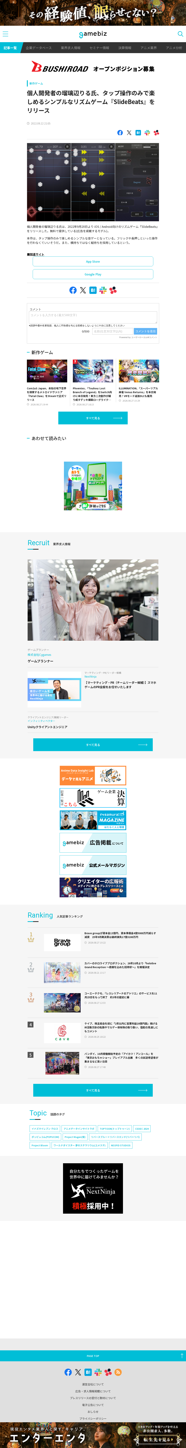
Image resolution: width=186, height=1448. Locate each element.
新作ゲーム (36, 83)
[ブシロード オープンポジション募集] (93, 67)
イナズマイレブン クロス (45, 1128)
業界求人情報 (70, 47)
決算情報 (124, 47)
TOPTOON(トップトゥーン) (115, 1128)
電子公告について (93, 1405)
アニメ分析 (174, 47)
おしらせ (93, 1412)
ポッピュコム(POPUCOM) (45, 1137)
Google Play (93, 274)
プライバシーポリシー (93, 1418)
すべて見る (93, 418)
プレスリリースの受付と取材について (93, 1398)
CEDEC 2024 (142, 1128)
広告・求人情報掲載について (93, 1391)
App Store (93, 261)
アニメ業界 (148, 47)
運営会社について (93, 1384)
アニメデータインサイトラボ (79, 1128)
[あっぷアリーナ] (93, 486)
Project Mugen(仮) (75, 1137)
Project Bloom (40, 1145)
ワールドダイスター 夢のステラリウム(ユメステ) (80, 1145)
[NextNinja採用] (93, 1188)
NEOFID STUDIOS (120, 1145)
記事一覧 (10, 47)
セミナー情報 (99, 47)
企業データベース (39, 47)
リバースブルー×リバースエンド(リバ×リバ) (115, 1137)
